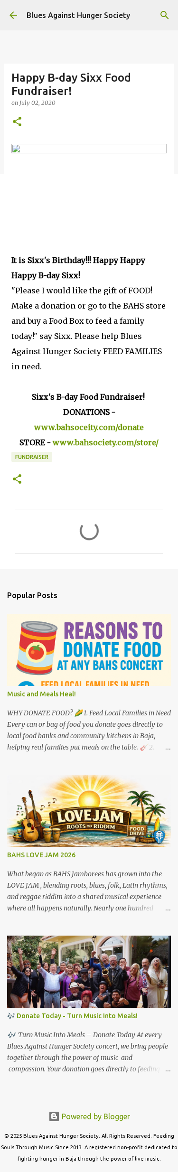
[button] (17, 122)
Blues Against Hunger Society (78, 15)
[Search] (164, 15)
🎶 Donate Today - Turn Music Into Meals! (72, 1016)
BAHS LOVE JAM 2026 (41, 855)
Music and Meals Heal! (41, 694)
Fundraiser (31, 457)
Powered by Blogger (95, 1116)
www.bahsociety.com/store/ (106, 442)
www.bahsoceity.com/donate (89, 427)
